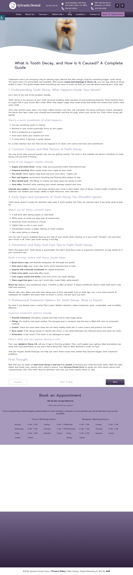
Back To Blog (67, 382)
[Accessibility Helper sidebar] (2, 17)
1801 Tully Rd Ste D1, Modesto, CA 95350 (103, 4)
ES (56, 5)
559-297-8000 (71, 8)
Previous (18, 382)
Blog (70, 14)
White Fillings (76, 547)
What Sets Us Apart (60, 531)
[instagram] (122, 6)
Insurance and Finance (61, 542)
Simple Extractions (78, 545)
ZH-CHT (49, 5)
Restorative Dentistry (93, 542)
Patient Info (57, 14)
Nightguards (76, 542)
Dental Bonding (77, 533)
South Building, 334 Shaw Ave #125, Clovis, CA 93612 (76, 4)
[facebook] (117, 6)
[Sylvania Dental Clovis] (25, 6)
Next (115, 382)
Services (43, 14)
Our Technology (59, 539)
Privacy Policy (58, 571)
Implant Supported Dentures (92, 538)
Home (18, 14)
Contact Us (95, 14)
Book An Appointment (113, 14)
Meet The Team (59, 536)
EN (54, 5)
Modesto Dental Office (43, 539)
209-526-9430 (100, 8)
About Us (29, 14)
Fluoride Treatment (78, 538)
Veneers (89, 545)
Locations (80, 14)
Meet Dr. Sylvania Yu (61, 533)
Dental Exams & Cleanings (91, 534)
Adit (108, 571)
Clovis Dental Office (42, 527)
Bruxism (89, 531)
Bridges (75, 531)
